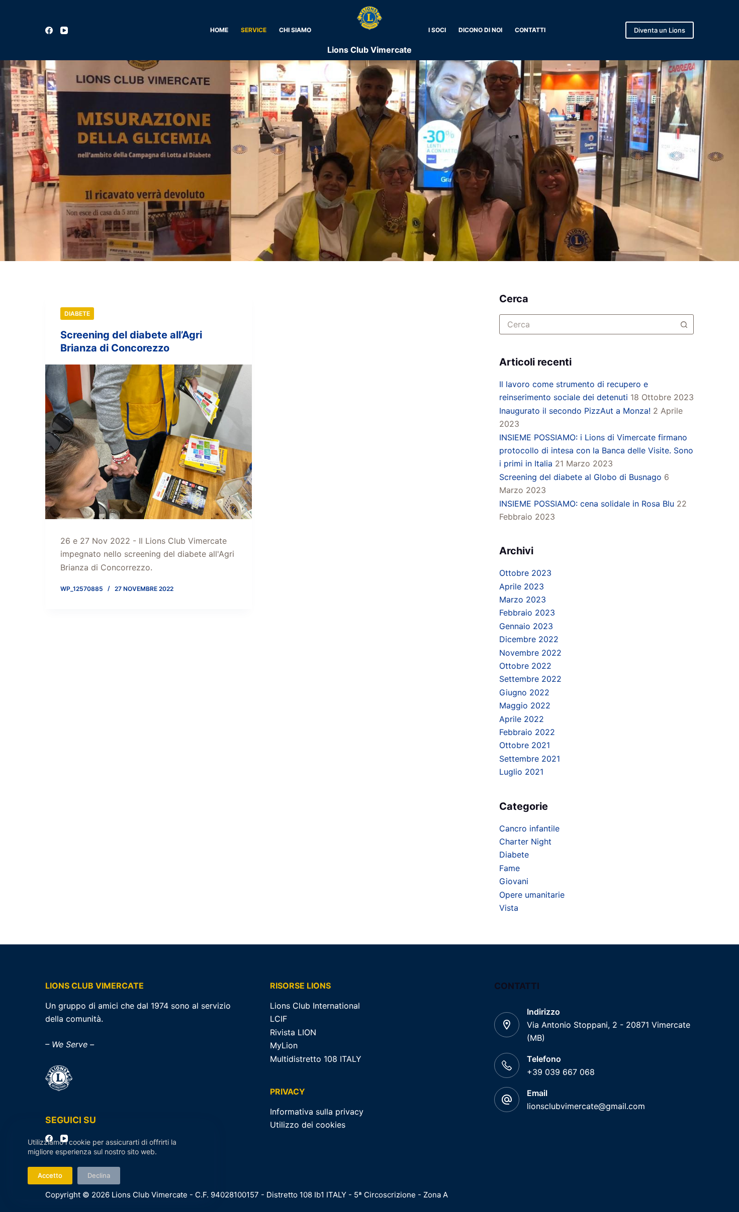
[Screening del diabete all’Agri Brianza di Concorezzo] (148, 442)
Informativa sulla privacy (316, 1112)
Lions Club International (315, 1006)
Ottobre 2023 (525, 573)
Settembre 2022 (530, 679)
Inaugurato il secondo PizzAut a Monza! (575, 411)
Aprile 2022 (521, 719)
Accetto (50, 1175)
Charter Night (525, 841)
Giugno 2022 (524, 692)
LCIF (278, 1019)
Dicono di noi (480, 30)
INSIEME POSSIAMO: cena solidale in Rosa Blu (586, 504)
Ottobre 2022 (525, 666)
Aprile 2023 (521, 586)
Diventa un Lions (659, 30)
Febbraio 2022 (527, 732)
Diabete (77, 313)
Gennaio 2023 (526, 626)
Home (219, 30)
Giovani (513, 881)
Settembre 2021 (529, 759)
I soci (437, 30)
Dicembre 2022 (529, 639)
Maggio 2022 (524, 705)
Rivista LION (293, 1032)
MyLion (284, 1045)
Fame (509, 868)
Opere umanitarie (532, 895)
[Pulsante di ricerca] (683, 324)
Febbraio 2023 (527, 613)
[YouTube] (64, 30)
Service (253, 30)
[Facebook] (49, 30)
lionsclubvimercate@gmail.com (586, 1106)
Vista (508, 908)
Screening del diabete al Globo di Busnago (580, 477)
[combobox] (587, 324)
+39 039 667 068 (561, 1072)
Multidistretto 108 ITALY (315, 1059)
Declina (98, 1175)
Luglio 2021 (521, 772)
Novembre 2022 (530, 653)
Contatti (530, 30)
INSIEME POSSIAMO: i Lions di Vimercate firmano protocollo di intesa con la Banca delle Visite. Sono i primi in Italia (596, 450)
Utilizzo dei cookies (307, 1125)
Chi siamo (295, 30)
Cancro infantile (529, 828)
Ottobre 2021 (524, 745)
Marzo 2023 (522, 599)
